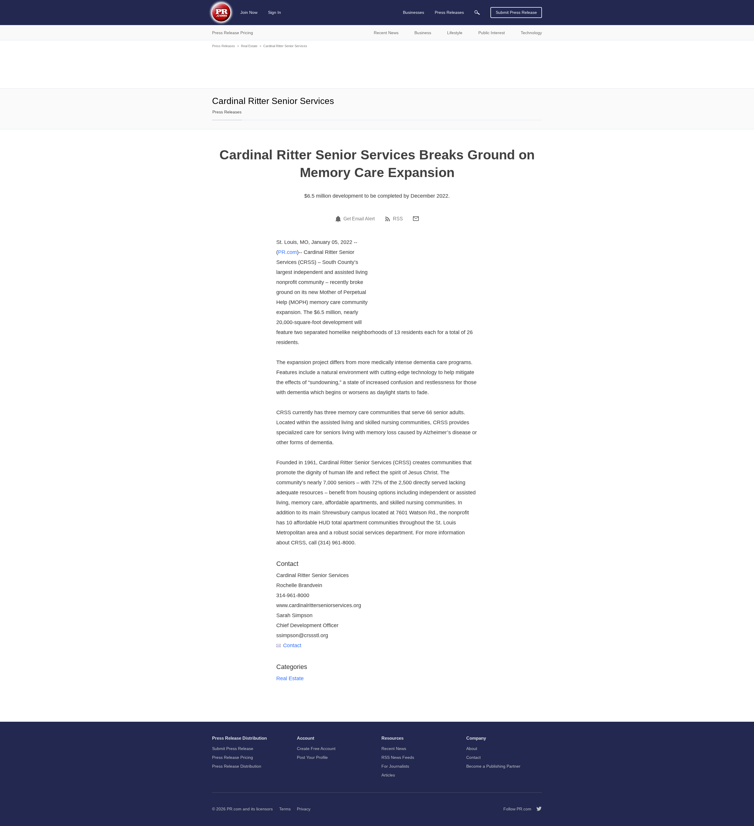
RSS (398, 219)
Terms (285, 809)
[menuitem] (477, 12)
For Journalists (395, 766)
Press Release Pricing (232, 757)
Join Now (248, 12)
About (471, 748)
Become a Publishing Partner (493, 766)
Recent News (393, 748)
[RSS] (388, 218)
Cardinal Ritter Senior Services (285, 46)
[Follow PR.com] (536, 809)
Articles (388, 775)
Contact (292, 645)
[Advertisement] (377, 67)
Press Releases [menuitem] (449, 12)
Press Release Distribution (236, 766)
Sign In (274, 12)
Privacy (303, 809)
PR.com (287, 252)
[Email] (415, 218)
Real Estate (249, 46)
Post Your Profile (312, 757)
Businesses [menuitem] (413, 12)
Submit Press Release (516, 12)
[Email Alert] (339, 218)
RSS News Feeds (397, 757)
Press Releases (223, 46)
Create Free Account (316, 748)
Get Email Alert (359, 219)
